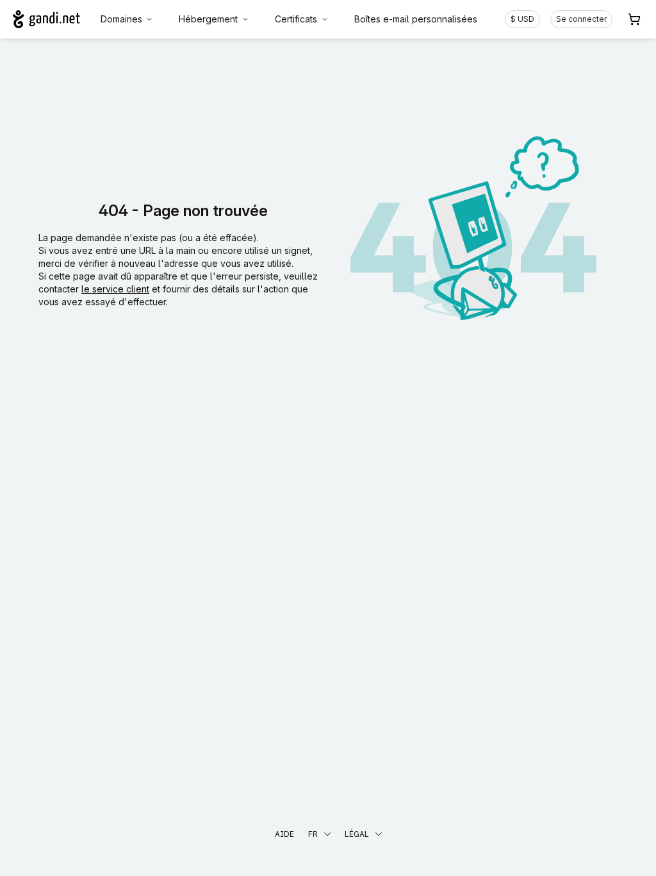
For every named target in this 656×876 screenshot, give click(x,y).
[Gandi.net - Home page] (46, 19)
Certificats (296, 18)
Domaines (121, 18)
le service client (115, 288)
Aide (284, 834)
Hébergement (208, 18)
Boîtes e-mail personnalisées (415, 18)
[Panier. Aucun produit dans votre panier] (634, 19)
